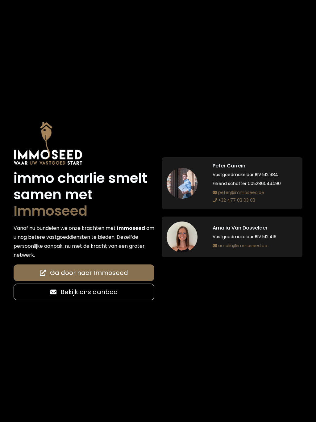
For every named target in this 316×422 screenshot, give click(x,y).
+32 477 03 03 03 (236, 200)
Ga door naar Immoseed (88, 272)
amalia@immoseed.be (242, 246)
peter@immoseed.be (241, 192)
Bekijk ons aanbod (88, 292)
